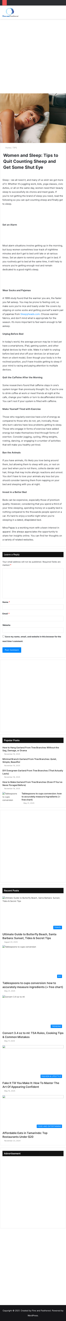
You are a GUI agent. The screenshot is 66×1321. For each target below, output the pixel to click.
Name (6, 602)
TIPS (15, 147)
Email (6, 613)
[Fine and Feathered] (10, 12)
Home (8, 147)
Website (6, 625)
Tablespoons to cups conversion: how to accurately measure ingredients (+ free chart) (42, 796)
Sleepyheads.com (30, 314)
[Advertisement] (33, 55)
